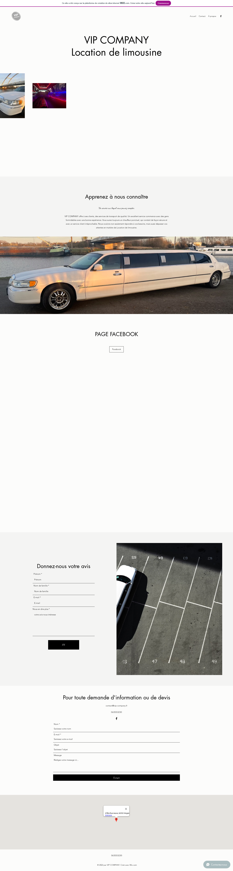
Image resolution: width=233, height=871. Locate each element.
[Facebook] (221, 16)
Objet (56, 745)
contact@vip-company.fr (116, 705)
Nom (56, 724)
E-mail (36, 597)
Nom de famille (41, 586)
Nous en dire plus (40, 609)
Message (58, 755)
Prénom (37, 574)
